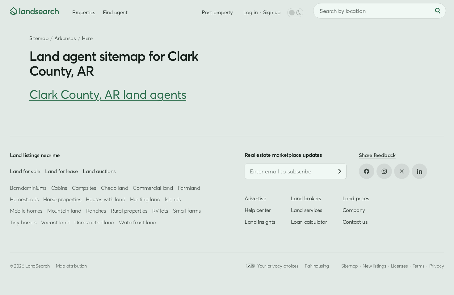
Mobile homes (26, 210)
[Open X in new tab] (402, 171)
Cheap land (114, 188)
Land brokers (306, 198)
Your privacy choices (278, 265)
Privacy (436, 265)
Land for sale (25, 171)
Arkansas (65, 38)
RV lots (160, 210)
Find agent (115, 12)
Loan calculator (309, 221)
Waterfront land (137, 222)
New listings (374, 265)
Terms (419, 265)
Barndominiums (28, 188)
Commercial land (153, 188)
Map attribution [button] (71, 265)
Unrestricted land (94, 222)
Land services (306, 210)
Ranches (96, 210)
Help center (258, 210)
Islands (172, 199)
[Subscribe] (340, 171)
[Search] (437, 11)
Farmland (189, 188)
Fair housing (317, 265)
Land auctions (99, 171)
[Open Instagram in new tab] (384, 171)
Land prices (356, 198)
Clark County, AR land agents (107, 94)
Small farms (186, 210)
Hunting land (145, 199)
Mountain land (64, 210)
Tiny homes (23, 222)
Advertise (255, 198)
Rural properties (129, 210)
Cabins (59, 188)
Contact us (355, 221)
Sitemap (38, 38)
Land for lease (61, 171)
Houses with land (105, 199)
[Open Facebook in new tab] (366, 171)
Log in (250, 12)
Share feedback (377, 155)
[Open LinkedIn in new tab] (419, 171)
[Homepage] (29, 11)
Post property (217, 12)
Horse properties (62, 199)
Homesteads (24, 199)
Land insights (260, 221)
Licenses (399, 265)
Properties (83, 12)
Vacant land (55, 222)
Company (354, 210)
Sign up (271, 12)
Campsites (84, 188)
